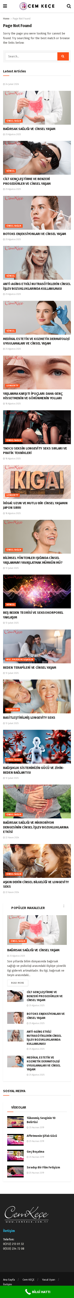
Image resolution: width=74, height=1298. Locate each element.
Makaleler (12, 709)
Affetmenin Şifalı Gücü (42, 1136)
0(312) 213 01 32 (13, 1244)
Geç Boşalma (35, 1151)
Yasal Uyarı (48, 1279)
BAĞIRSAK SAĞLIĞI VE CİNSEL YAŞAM (29, 129)
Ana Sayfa (9, 1279)
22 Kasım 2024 (12, 837)
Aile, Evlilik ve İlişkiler (19, 659)
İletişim (7, 1284)
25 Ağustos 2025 (13, 134)
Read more (17, 983)
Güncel (10, 171)
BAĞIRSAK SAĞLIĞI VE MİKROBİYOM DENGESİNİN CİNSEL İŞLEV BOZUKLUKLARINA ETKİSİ (35, 827)
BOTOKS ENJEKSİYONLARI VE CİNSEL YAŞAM (34, 234)
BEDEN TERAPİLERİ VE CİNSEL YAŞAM (29, 668)
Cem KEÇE (28, 1279)
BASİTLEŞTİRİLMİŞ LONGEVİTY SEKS (29, 718)
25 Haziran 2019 (36, 1127)
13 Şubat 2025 (11, 568)
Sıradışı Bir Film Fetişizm (43, 1167)
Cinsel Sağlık (13, 121)
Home (6, 18)
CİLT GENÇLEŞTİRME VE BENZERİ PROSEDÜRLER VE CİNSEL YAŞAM (45, 996)
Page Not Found (21, 18)
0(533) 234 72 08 (13, 1248)
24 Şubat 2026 (12, 84)
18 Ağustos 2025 (13, 404)
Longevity (12, 385)
